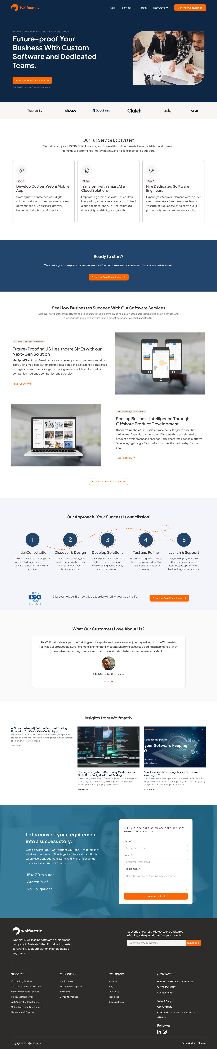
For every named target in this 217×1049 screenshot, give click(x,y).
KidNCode (65, 991)
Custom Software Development (26, 986)
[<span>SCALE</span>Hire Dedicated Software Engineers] (151, 170)
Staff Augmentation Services (25, 991)
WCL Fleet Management (71, 986)
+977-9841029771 (168, 987)
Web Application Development (26, 1002)
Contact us (113, 991)
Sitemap (202, 1043)
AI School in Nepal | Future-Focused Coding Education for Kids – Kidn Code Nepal (39, 729)
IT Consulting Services (21, 981)
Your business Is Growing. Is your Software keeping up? (171, 773)
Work (112, 7)
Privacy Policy (188, 1043)
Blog (110, 986)
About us (112, 981)
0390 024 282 (165, 1007)
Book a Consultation (156, 896)
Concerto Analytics (69, 996)
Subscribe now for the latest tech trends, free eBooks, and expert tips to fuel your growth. (155, 933)
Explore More (24, 221)
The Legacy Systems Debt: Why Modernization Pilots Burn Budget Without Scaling (107, 773)
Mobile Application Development (27, 1007)
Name (128, 841)
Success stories (116, 1002)
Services (127, 7)
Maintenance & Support (22, 1012)
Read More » (16, 746)
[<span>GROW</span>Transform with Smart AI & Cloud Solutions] (86, 170)
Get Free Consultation (190, 7)
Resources (159, 7)
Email (128, 855)
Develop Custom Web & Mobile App (43, 186)
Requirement (132, 868)
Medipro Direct (67, 981)
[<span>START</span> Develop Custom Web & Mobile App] (21, 170)
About (143, 7)
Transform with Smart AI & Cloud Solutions (103, 186)
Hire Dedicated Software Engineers (167, 186)
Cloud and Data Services (23, 996)
